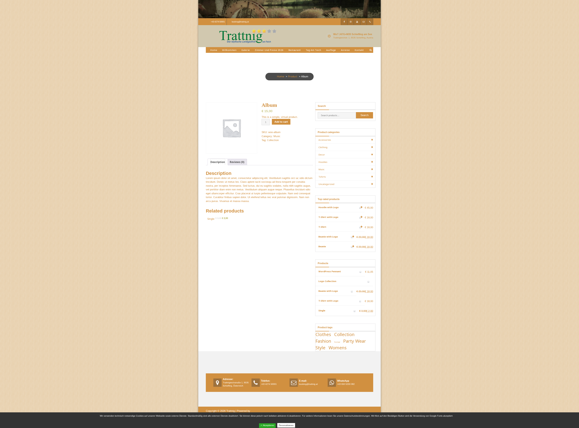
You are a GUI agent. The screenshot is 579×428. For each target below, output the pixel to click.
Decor (321, 154)
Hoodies (322, 161)
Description (217, 162)
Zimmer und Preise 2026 (269, 49)
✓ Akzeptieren (267, 425)
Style (320, 348)
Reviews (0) (237, 162)
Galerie (245, 49)
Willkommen (229, 49)
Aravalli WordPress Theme (267, 410)
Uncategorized (326, 184)
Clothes (323, 334)
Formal (337, 342)
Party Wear (354, 341)
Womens (337, 348)
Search (365, 115)
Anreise (345, 49)
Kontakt (359, 49)
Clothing (322, 147)
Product (292, 76)
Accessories (324, 139)
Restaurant (294, 49)
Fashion (323, 341)
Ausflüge (331, 49)
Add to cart (281, 121)
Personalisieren (286, 425)
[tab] (218, 162)
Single (210, 218)
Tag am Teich (313, 49)
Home (213, 49)
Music (276, 136)
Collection (273, 140)
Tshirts (322, 176)
